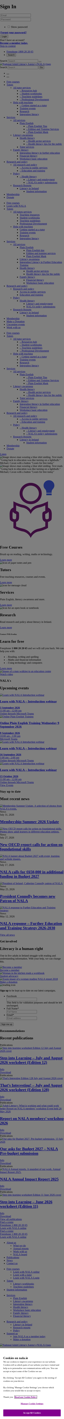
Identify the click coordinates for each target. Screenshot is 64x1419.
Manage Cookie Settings (32, 1403)
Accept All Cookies (32, 1413)
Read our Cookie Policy (26, 1397)
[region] (32, 1383)
